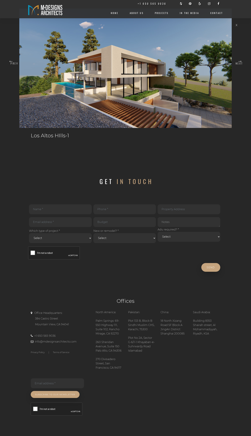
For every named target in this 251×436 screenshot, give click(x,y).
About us (137, 13)
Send (211, 267)
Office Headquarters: (51, 318)
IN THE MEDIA (189, 13)
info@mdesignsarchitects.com (55, 341)
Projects (162, 13)
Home (114, 13)
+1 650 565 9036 (45, 335)
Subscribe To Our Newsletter (55, 394)
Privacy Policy (38, 352)
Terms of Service (61, 352)
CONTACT (216, 13)
